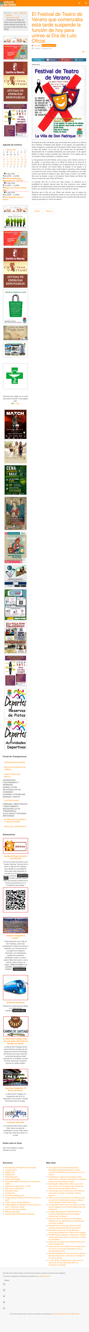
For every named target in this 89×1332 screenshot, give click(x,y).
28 (18, 164)
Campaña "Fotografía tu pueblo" (15, 936)
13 (15, 159)
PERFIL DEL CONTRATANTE (15, 826)
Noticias (9, 15)
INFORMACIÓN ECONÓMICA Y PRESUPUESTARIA (15, 820)
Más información (45, 1276)
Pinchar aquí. (19, 1010)
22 (22, 162)
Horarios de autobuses (15, 1002)
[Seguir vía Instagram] (4, 1308)
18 (7, 162)
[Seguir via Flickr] (4, 1302)
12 (11, 159)
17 (4, 162)
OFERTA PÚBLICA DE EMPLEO (12, 775)
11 (7, 159)
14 (18, 159)
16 (25, 159)
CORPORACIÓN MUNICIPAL (14, 762)
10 (4, 159)
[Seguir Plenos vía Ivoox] (4, 1296)
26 (11, 164)
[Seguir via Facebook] (4, 1284)
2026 (14, 149)
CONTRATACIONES (11, 800)
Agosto (9, 149)
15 (22, 159)
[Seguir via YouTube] (4, 1290)
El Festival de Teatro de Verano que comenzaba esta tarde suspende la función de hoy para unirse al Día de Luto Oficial (57, 27)
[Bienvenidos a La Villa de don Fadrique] (8, 3)
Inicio (15, 13)
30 (25, 164)
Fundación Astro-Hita (15, 1122)
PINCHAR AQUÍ (19, 969)
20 (15, 162)
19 (11, 162)
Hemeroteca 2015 (12, 17)
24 (4, 164)
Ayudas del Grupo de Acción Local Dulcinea (15, 857)
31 (4, 166)
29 (22, 164)
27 (15, 164)
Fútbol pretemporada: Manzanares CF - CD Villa (13, 179)
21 (18, 162)
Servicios (23, 13)
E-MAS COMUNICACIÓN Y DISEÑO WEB (66, 1314)
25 (7, 164)
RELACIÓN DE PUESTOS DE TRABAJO (14, 768)
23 (25, 162)
